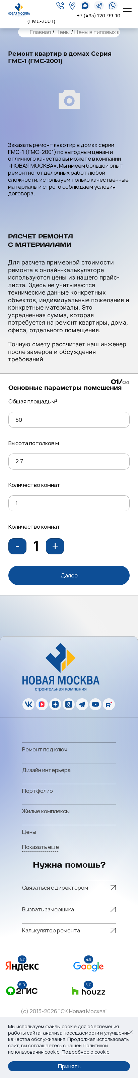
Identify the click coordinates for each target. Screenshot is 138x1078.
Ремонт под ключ (44, 749)
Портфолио (37, 790)
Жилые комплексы (46, 811)
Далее (69, 575)
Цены (63, 32)
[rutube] (109, 704)
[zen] (55, 704)
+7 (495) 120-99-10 (98, 15)
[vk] (28, 704)
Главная (40, 32)
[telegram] (99, 5)
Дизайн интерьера (46, 770)
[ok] (69, 704)
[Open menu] (126, 10)
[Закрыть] (131, 1032)
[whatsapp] (85, 5)
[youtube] (95, 704)
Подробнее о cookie (86, 1052)
